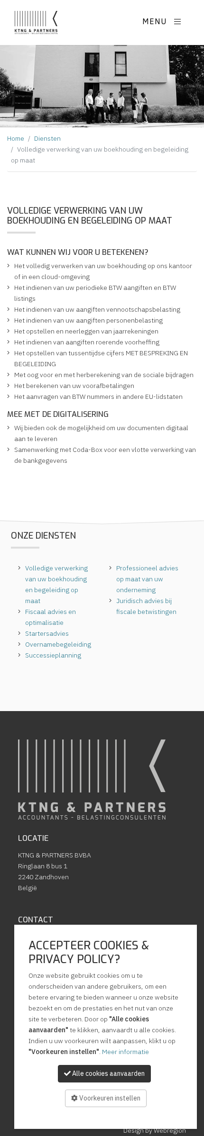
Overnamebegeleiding (58, 644)
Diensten (47, 138)
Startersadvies (47, 633)
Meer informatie (125, 1051)
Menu (155, 22)
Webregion (170, 1130)
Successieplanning (53, 655)
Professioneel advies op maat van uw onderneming (147, 579)
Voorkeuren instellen (109, 1098)
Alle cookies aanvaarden (108, 1073)
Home (15, 138)
